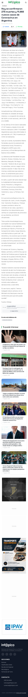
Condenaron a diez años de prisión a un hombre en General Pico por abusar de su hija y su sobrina (14, 346)
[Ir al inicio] (14, 2)
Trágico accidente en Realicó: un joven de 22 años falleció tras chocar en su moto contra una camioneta (14, 395)
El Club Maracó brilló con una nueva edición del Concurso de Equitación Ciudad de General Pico (13, 418)
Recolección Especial (7, 667)
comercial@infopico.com (11, 685)
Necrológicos (5, 669)
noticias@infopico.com (10, 683)
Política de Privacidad (21, 693)
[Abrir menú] (2, 2)
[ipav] (14, 627)
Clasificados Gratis (6, 664)
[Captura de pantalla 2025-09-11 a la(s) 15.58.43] (14, 489)
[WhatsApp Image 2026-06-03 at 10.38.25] (14, 556)
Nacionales (4, 5)
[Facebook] (2, 654)
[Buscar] (26, 2)
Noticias (3, 662)
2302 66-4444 (8, 680)
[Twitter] (10, 654)
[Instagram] (6, 654)
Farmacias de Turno (7, 672)
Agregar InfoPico (14, 311)
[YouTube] (14, 654)
